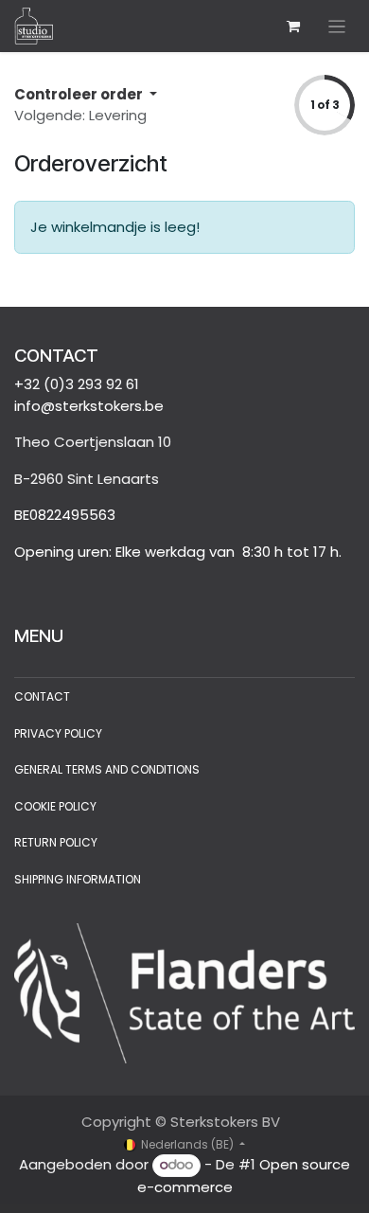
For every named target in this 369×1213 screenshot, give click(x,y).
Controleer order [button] (80, 94)
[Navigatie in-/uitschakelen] (337, 26)
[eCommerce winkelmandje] (293, 27)
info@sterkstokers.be (89, 406)
